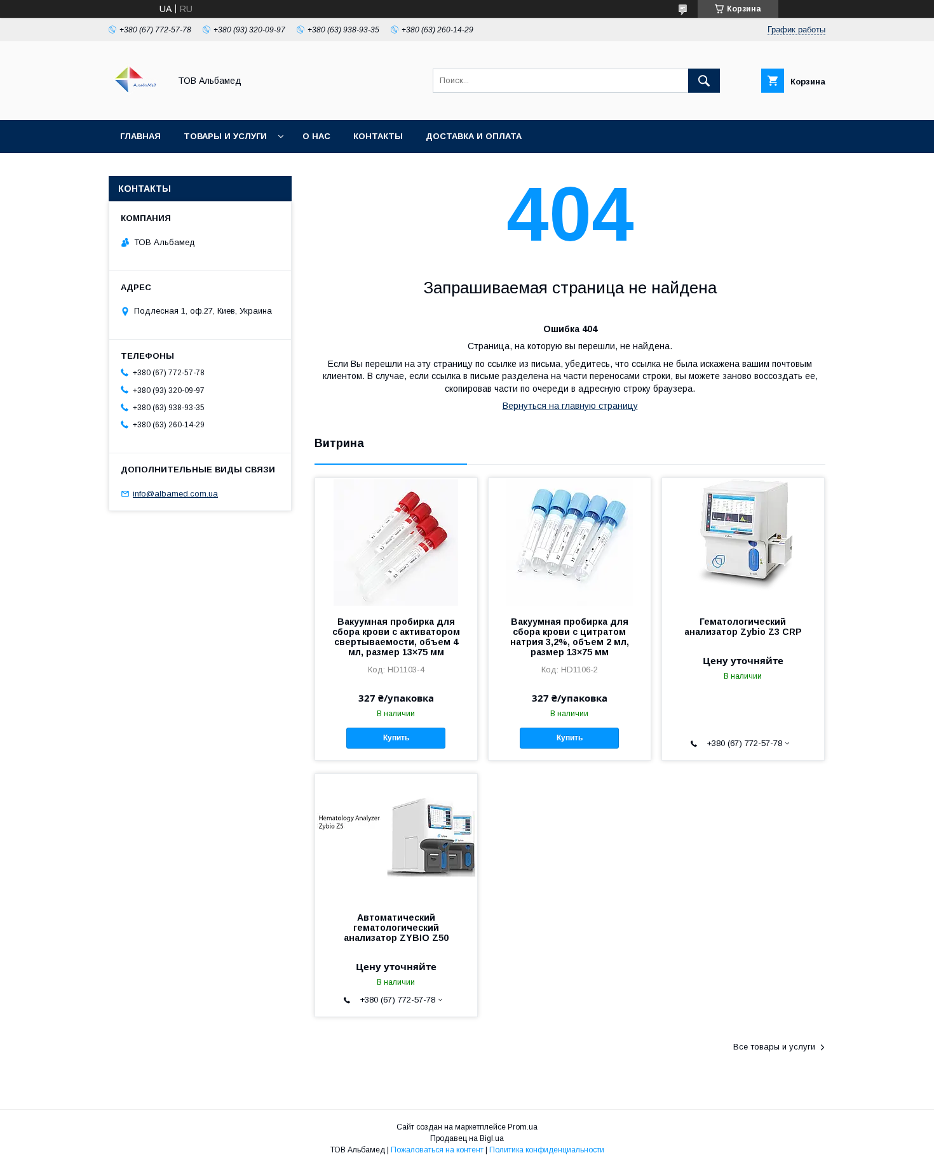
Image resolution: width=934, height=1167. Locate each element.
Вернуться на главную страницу (570, 406)
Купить (396, 737)
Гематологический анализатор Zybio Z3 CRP (743, 627)
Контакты (378, 136)
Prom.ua (523, 1127)
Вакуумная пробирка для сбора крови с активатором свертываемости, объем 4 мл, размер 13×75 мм (396, 637)
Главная (140, 136)
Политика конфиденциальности (546, 1149)
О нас (316, 136)
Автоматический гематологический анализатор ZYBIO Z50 (396, 927)
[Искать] (704, 81)
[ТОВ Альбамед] (136, 103)
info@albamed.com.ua (175, 493)
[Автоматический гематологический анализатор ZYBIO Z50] (396, 837)
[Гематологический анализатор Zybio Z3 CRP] (743, 541)
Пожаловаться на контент (437, 1149)
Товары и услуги (225, 136)
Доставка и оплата (474, 136)
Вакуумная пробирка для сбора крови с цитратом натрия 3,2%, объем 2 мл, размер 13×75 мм (569, 637)
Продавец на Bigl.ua (467, 1138)
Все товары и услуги (774, 1046)
